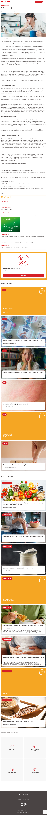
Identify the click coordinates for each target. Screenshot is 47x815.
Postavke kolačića (34, 810)
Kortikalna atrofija (5, 212)
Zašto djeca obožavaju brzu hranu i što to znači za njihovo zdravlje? (14, 247)
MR (4, 290)
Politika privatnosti (27, 810)
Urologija (5, 443)
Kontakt (11, 810)
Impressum (15, 810)
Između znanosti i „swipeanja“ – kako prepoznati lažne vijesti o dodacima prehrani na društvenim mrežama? (22, 236)
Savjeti (24, 799)
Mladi (4, 319)
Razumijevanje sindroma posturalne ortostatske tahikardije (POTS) (14, 204)
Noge (4, 414)
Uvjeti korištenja (20, 810)
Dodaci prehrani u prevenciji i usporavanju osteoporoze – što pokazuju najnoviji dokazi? (18, 242)
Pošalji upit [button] (23, 275)
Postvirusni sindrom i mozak (6, 209)
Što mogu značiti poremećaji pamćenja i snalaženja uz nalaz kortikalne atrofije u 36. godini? (19, 215)
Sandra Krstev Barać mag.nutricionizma (9, 11)
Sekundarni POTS (5, 201)
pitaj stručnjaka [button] (39, 1)
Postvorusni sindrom (6, 207)
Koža (4, 382)
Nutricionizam (5, 5)
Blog (28, 799)
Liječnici (20, 799)
